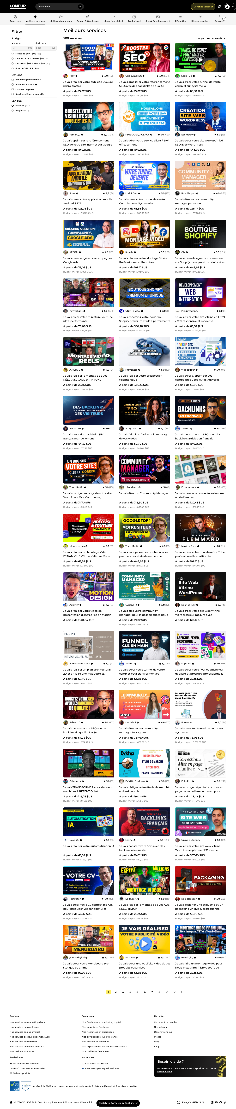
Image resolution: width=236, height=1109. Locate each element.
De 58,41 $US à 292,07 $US (31, 58)
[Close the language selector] (136, 1103)
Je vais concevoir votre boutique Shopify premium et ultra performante (144, 319)
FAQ (156, 1046)
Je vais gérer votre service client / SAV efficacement (144, 142)
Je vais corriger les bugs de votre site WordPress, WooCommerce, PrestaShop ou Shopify (87, 497)
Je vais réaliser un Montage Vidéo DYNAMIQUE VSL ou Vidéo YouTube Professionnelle (86, 556)
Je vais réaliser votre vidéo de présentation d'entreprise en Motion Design (87, 614)
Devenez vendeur (203, 6)
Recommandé (214, 38)
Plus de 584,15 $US (27, 68)
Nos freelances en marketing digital (101, 1022)
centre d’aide (164, 1071)
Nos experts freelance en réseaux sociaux (104, 1046)
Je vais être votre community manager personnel (194, 201)
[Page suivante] (181, 992)
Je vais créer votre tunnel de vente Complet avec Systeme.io (142, 201)
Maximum (40, 43)
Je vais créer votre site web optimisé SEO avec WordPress (199, 142)
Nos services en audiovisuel (25, 1031)
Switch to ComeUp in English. (116, 1103)
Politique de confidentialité (77, 1102)
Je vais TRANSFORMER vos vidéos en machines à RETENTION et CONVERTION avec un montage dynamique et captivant (87, 793)
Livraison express (24, 89)
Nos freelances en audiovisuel (98, 1031)
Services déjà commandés (29, 94)
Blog (156, 1041)
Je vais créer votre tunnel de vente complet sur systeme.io (198, 84)
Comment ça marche (165, 1022)
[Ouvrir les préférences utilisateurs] (233, 7)
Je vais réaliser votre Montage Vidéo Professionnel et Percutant (143, 260)
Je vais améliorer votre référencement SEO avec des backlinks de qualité (144, 84)
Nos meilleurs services (22, 1051)
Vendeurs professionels (28, 79)
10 (173, 992)
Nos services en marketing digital (28, 1022)
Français (22, 105)
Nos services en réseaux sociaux (27, 1046)
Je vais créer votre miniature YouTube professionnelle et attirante (200, 554)
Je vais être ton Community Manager (143, 493)
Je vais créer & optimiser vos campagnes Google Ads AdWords (197, 377)
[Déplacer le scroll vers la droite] (224, 19)
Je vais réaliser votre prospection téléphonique (140, 377)
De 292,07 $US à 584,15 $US (32, 63)
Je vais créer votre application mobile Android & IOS (87, 201)
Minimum (17, 43)
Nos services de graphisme (24, 1027)
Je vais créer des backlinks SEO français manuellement (83, 436)
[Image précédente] (123, 58)
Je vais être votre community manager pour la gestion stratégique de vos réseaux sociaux (143, 614)
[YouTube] (216, 1102)
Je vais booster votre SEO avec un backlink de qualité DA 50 (85, 730)
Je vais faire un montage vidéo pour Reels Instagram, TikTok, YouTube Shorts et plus (198, 967)
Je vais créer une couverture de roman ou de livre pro (200, 495)
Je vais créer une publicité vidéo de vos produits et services (144, 965)
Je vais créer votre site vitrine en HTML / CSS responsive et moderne (200, 319)
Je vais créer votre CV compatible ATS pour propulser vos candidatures (88, 906)
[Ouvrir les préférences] (220, 7)
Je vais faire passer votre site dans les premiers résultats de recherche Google (143, 556)
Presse (157, 1036)
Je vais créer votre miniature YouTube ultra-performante (88, 319)
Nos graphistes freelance (95, 1027)
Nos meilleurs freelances (95, 1051)
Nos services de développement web (30, 1036)
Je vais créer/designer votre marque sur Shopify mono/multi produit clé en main (200, 262)
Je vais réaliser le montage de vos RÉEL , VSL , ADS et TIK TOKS (85, 377)
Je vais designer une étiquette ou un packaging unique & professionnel (199, 906)
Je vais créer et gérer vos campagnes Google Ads (87, 260)
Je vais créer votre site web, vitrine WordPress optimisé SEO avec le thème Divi (197, 850)
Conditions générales (49, 1102)
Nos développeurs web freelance (100, 1036)
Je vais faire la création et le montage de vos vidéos (143, 436)
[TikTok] (225, 1102)
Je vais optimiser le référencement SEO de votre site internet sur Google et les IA (87, 144)
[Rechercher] (80, 6)
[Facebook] (220, 1102)
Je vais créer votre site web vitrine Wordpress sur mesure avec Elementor (197, 614)
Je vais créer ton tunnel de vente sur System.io (199, 730)
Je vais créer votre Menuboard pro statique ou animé (86, 965)
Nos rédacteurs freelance (95, 1041)
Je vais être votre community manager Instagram (138, 730)
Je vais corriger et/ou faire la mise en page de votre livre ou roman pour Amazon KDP (199, 791)
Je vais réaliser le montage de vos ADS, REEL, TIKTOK (144, 906)
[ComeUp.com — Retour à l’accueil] (18, 7)
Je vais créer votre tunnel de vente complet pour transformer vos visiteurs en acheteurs (142, 673)
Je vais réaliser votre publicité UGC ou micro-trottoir (88, 84)
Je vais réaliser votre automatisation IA (88, 846)
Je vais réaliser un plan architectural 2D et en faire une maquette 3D (87, 671)
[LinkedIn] (212, 1102)
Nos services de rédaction (23, 1041)
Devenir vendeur (163, 1031)
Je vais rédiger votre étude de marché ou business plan (144, 789)
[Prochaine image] (167, 58)
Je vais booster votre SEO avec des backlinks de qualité (142, 848)
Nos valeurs (160, 1027)
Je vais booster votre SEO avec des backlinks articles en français (198, 436)
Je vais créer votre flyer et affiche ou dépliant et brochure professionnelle (199, 671)
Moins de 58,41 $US (28, 53)
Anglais (22, 110)
